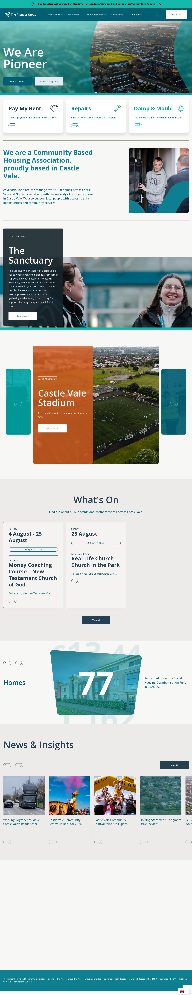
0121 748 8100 (77, 941)
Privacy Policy (9, 964)
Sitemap (43, 964)
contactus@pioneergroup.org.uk (145, 903)
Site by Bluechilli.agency (177, 964)
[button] (173, 402)
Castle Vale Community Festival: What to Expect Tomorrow (65, 824)
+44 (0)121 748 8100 (138, 905)
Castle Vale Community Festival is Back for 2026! (20, 822)
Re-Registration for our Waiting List (155, 822)
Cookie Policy (27, 964)
